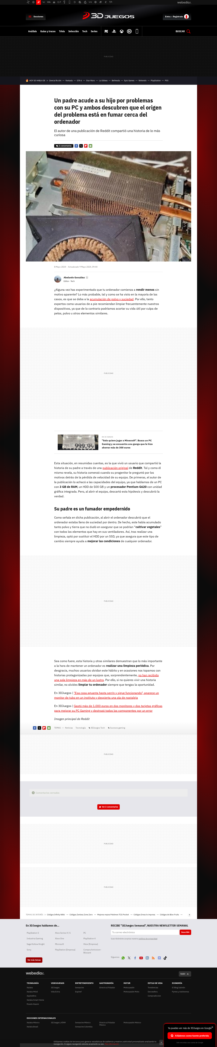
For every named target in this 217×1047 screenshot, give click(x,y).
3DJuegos (108, 16)
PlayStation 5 (33, 933)
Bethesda (116, 80)
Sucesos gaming (117, 727)
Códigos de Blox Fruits (169, 914)
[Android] (137, 31)
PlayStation (156, 80)
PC (84, 933)
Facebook (76, 146)
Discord (159, 957)
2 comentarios (65, 146)
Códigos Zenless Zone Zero (81, 914)
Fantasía (69, 80)
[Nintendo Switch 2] (129, 31)
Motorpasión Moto (131, 991)
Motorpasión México (132, 1022)
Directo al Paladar (107, 987)
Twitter (81, 146)
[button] (76, 277)
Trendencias (153, 987)
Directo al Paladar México (107, 1023)
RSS (153, 957)
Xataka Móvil (32, 991)
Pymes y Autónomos (180, 991)
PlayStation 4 (89, 938)
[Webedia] (35, 973)
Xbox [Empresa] (90, 944)
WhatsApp (123, 957)
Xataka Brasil (32, 1026)
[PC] (106, 31)
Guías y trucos (48, 31)
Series (94, 31)
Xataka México (33, 1022)
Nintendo (142, 80)
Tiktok (165, 957)
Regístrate (178, 16)
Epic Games (129, 80)
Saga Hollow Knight (36, 944)
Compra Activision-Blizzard (92, 951)
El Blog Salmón (178, 987)
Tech (84, 31)
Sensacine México (82, 1022)
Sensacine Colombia (83, 1026)
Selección (73, 31)
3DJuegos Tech (98, 727)
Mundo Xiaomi (33, 1004)
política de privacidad (148, 938)
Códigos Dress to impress (145, 914)
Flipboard (86, 146)
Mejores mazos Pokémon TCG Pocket (113, 914)
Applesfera (31, 996)
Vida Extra (55, 991)
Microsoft (59, 944)
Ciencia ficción (55, 80)
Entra (167, 16)
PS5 (166, 80)
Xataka (30, 987)
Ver (110, 807)
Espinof (78, 991)
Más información (112, 1044)
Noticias (69, 727)
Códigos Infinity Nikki (56, 914)
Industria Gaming (35, 938)
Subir (182, 974)
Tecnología (81, 727)
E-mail (90, 146)
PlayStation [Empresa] (65, 949)
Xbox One (59, 938)
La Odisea (103, 80)
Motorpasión (129, 987)
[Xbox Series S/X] (121, 31)
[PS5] (114, 31)
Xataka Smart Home (35, 1000)
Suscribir (185, 932)
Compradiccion (154, 996)
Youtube (141, 957)
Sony (29, 949)
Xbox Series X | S (63, 933)
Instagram (147, 957)
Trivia (62, 31)
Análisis (32, 31)
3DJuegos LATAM (58, 1022)
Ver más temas (34, 960)
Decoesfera (153, 991)
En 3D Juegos (107, 437)
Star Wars (90, 80)
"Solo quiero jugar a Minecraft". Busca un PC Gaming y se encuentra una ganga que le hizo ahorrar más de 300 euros (127, 444)
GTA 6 (79, 80)
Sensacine (79, 987)
